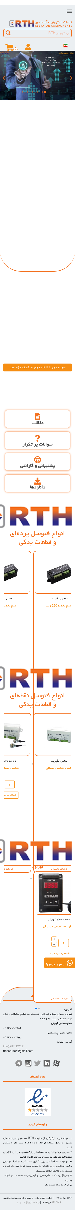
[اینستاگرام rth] (28, 1063)
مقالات (38, 423)
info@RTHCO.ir (13, 1046)
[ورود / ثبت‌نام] (28, 48)
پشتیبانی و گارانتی (37, 466)
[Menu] (69, 11)
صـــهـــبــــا (19, 1202)
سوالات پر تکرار (37, 444)
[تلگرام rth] (18, 1063)
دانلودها (37, 487)
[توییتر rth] (37, 1063)
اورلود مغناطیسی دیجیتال (58, 926)
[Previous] (4, 75)
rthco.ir (56, 1202)
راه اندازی (34, 1202)
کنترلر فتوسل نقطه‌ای (59, 767)
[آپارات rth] (56, 1063)
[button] (39, 1008)
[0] (9, 49)
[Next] (71, 75)
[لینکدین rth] (47, 1063)
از (27, 1202)
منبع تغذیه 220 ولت (58, 605)
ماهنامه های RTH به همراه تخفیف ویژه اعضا (38, 367)
